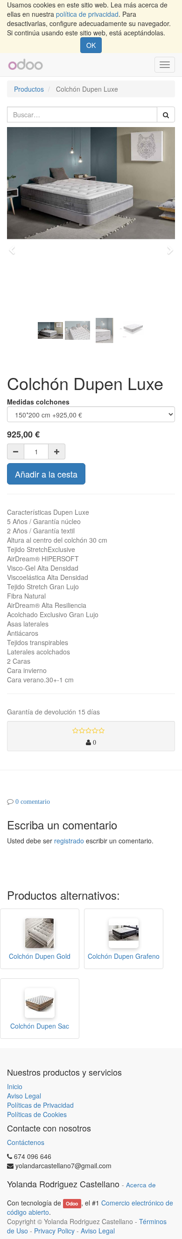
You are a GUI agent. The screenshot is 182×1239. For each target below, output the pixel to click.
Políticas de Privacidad (40, 1105)
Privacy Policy (54, 1230)
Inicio (14, 1086)
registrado (69, 840)
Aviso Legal (24, 1095)
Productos (29, 89)
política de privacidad (87, 14)
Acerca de (141, 1184)
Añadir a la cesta (46, 474)
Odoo (72, 1203)
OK (91, 45)
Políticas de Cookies (37, 1114)
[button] (15, 245)
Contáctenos (25, 1142)
